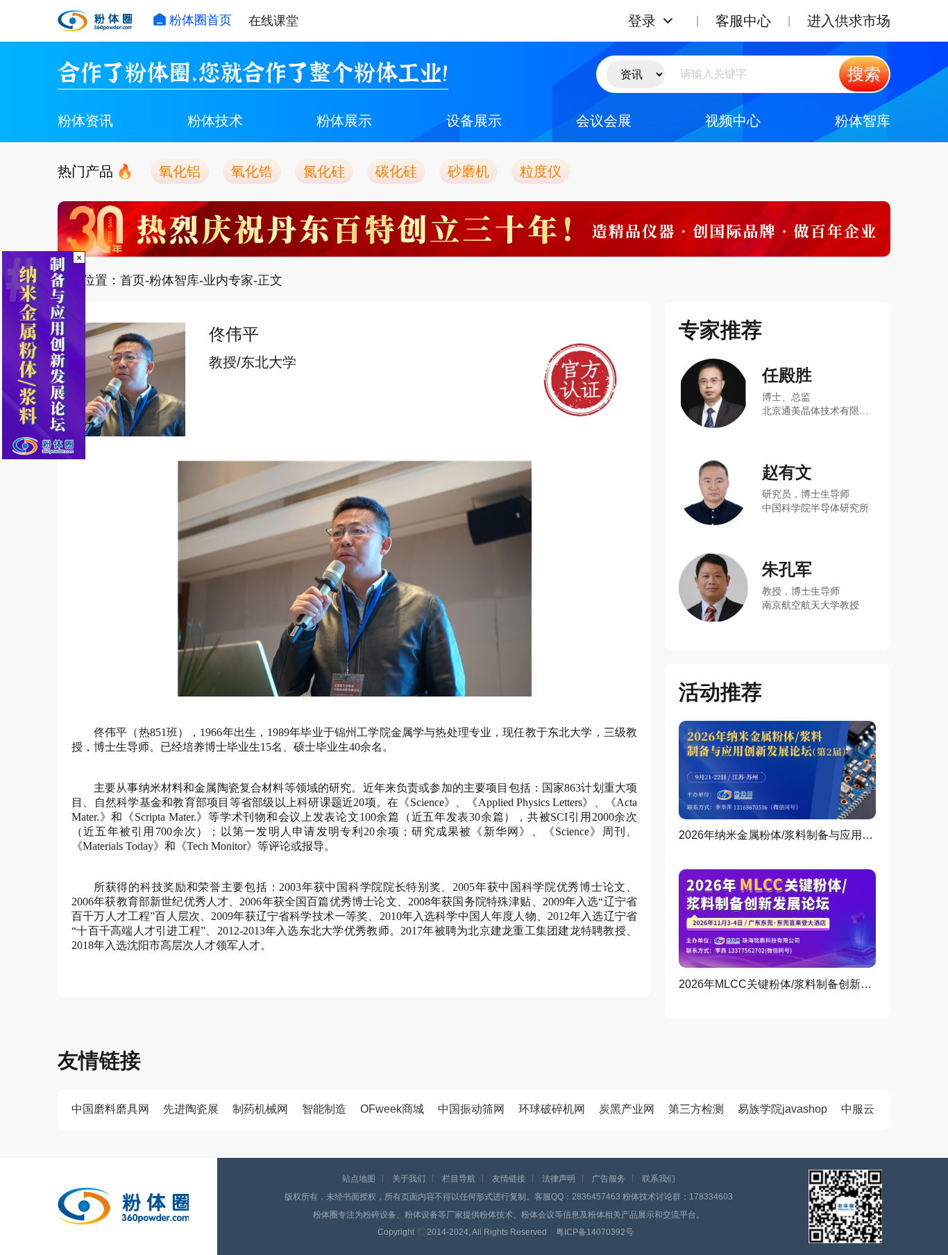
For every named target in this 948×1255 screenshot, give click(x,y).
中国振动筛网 (471, 1109)
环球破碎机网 (551, 1109)
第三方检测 (696, 1109)
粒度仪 (540, 171)
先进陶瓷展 (191, 1109)
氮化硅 (324, 171)
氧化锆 (252, 171)
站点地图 (358, 1179)
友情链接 (508, 1179)
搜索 (864, 74)
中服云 (857, 1109)
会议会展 (604, 120)
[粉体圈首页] (95, 21)
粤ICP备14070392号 (595, 1232)
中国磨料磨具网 (110, 1109)
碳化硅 (396, 171)
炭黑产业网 (626, 1109)
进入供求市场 (848, 21)
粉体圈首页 (200, 20)
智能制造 (324, 1109)
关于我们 (408, 1179)
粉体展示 (344, 120)
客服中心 (743, 21)
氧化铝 (180, 171)
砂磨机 (468, 171)
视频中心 (733, 120)
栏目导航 (458, 1179)
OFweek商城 (392, 1109)
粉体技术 (215, 120)
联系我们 (658, 1179)
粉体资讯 (85, 120)
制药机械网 (260, 1109)
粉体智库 (862, 120)
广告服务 (608, 1179)
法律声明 (558, 1179)
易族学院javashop (782, 1109)
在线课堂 (273, 21)
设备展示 (474, 120)
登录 (642, 21)
